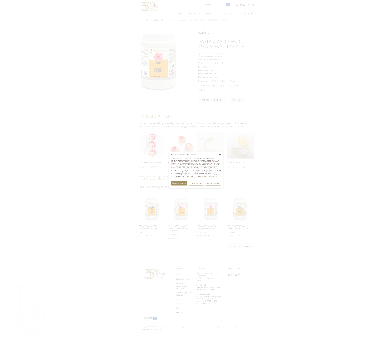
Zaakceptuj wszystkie (179, 183)
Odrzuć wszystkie (196, 183)
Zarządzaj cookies (213, 183)
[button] (220, 155)
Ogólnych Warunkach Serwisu (210, 176)
